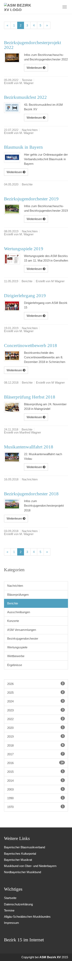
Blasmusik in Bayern (23, 147)
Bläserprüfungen (18, 594)
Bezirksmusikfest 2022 (25, 97)
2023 (35, 710)
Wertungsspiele (17, 647)
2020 (35, 727)
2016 (35, 763)
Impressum (11, 922)
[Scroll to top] (63, 952)
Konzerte (13, 621)
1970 (35, 807)
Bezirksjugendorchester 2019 (31, 198)
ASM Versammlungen (21, 629)
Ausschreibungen (18, 612)
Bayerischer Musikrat (18, 859)
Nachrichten (15, 585)
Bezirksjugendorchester (22, 638)
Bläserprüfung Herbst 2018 (29, 397)
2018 (35, 745)
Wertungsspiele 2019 (23, 248)
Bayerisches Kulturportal (20, 853)
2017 (35, 754)
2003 (35, 789)
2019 (35, 736)
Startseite (10, 898)
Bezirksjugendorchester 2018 (31, 493)
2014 (35, 780)
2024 (35, 701)
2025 (35, 692)
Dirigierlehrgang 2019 (25, 295)
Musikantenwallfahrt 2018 (28, 446)
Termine (9, 910)
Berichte (12, 603)
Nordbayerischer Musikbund (22, 872)
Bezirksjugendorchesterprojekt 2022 (32, 45)
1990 (35, 798)
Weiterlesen (35, 67)
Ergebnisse (14, 665)
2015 (35, 771)
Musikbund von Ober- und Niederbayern (30, 866)
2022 (35, 719)
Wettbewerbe (15, 656)
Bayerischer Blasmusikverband (24, 847)
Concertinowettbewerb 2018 (30, 345)
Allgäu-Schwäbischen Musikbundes (27, 916)
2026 (35, 684)
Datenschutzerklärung (18, 904)
